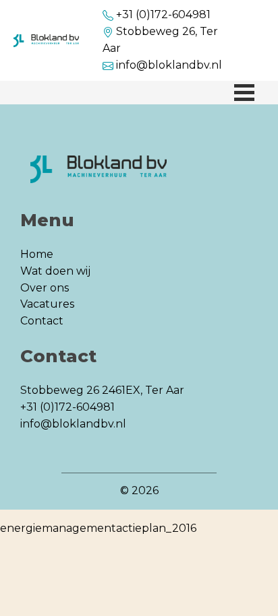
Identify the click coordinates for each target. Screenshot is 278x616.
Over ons (44, 287)
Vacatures (47, 304)
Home (36, 254)
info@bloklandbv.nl (169, 65)
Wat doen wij (55, 271)
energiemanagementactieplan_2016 (98, 528)
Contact (41, 320)
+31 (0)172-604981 (163, 14)
